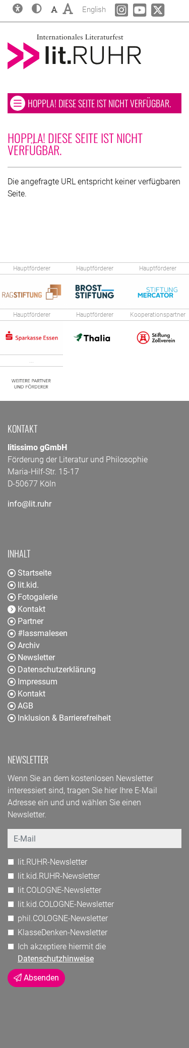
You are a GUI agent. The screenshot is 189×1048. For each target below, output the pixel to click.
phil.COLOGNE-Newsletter (63, 918)
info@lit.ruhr (29, 504)
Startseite (34, 573)
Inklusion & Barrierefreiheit (64, 718)
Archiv (29, 645)
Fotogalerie (37, 597)
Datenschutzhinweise (56, 958)
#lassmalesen (43, 633)
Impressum (37, 681)
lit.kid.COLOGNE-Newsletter (66, 904)
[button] (37, 10)
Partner (30, 621)
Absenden (40, 978)
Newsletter (36, 657)
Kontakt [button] (31, 609)
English (94, 9)
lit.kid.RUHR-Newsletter (59, 876)
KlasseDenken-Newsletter (62, 932)
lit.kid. (28, 585)
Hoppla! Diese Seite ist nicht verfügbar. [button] (104, 103)
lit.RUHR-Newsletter (52, 862)
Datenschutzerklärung (57, 669)
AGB (25, 706)
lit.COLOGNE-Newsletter (59, 890)
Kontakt (31, 693)
